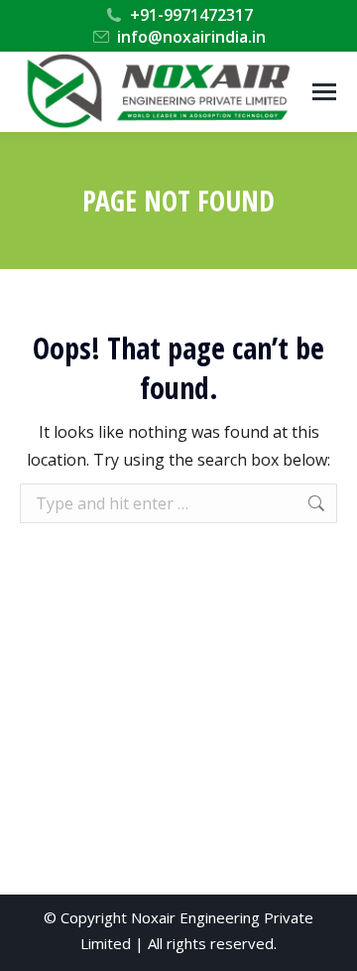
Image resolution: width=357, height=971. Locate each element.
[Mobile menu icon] (324, 91)
